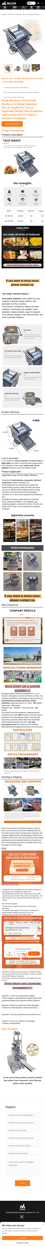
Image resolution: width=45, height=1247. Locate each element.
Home (4, 14)
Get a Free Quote (12, 124)
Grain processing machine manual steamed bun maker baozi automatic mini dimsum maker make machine (22, 1080)
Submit (22, 1183)
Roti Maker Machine (31, 14)
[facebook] (38, 3)
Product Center (14, 14)
